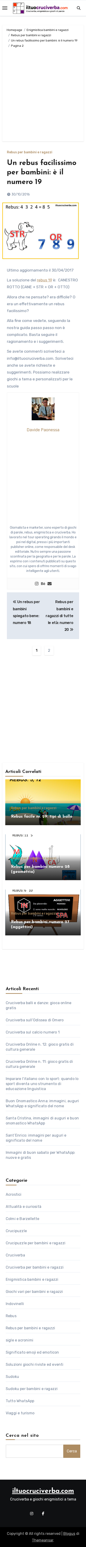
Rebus (11, 1316)
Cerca (72, 1451)
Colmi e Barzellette (22, 1219)
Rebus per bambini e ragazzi (29, 152)
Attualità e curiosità (23, 1206)
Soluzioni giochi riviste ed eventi (35, 1364)
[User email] (49, 584)
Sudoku (12, 1376)
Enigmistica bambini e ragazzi (32, 1279)
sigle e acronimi (19, 1340)
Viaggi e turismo (20, 1413)
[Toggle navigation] (4, 8)
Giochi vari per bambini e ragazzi (34, 1291)
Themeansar (42, 1540)
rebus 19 (44, 280)
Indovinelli (15, 1304)
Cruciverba (15, 1255)
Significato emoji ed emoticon (32, 1352)
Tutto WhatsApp (20, 1401)
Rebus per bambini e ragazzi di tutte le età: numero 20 (59, 616)
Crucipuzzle (16, 1231)
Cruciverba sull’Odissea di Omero (35, 1020)
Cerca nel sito (22, 1435)
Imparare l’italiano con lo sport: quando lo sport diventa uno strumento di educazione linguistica (42, 1084)
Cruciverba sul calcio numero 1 (33, 1032)
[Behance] (43, 584)
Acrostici (14, 1194)
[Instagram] (37, 584)
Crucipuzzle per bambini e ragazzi (36, 1243)
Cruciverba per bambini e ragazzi (35, 1267)
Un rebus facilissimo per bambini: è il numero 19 (41, 172)
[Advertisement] (43, 94)
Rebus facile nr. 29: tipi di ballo (41, 817)
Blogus (69, 1533)
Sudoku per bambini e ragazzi (32, 1389)
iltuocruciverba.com (43, 1491)
